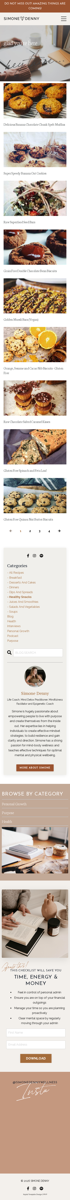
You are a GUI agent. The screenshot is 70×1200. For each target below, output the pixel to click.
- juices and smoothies (22, 601)
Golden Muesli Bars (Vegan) (21, 319)
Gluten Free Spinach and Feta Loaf (25, 470)
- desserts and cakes (21, 582)
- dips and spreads (20, 592)
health (11, 621)
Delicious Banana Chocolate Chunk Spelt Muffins (34, 124)
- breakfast (14, 577)
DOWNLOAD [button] (36, 1058)
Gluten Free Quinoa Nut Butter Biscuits (28, 519)
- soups (12, 611)
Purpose (8, 812)
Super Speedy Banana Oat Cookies (25, 173)
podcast (12, 636)
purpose (12, 640)
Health (7, 821)
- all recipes (15, 572)
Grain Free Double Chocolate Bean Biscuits (30, 270)
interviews (14, 626)
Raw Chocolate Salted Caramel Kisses (27, 421)
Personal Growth (14, 803)
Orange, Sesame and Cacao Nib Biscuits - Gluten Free (33, 370)
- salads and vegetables (23, 606)
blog (10, 616)
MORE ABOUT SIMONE (35, 768)
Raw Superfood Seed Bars (19, 222)
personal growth (18, 631)
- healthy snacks (19, 597)
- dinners (13, 587)
